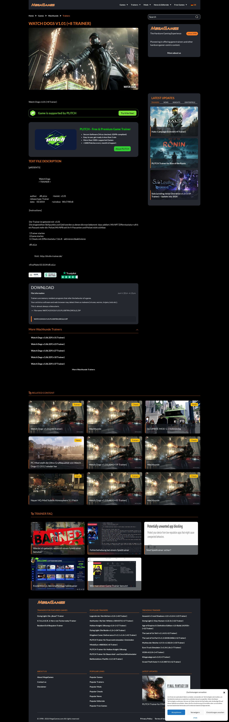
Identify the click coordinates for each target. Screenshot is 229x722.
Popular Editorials (97, 701)
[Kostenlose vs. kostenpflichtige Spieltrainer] (58, 574)
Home (31, 16)
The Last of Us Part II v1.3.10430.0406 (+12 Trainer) (164, 638)
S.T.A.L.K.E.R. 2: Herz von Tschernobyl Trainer (56, 621)
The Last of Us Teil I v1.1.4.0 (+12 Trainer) (159, 633)
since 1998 (192, 33)
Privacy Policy (146, 718)
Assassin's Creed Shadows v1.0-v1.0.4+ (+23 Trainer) (164, 616)
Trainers (66, 16)
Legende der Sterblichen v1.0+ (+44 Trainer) (108, 616)
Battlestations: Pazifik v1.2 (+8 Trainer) (106, 659)
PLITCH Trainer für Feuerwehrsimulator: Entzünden (112, 640)
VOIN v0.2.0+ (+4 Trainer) (153, 652)
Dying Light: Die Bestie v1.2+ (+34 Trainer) (107, 630)
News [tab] (166, 102)
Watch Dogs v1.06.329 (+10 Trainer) (48, 357)
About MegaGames (45, 677)
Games (41, 16)
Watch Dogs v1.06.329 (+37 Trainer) (48, 363)
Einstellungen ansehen (215, 712)
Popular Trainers (97, 682)
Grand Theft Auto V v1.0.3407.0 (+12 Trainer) (161, 662)
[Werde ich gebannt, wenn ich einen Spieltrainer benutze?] (58, 538)
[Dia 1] (163, 708)
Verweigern (195, 712)
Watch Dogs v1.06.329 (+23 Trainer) (48, 344)
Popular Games (96, 677)
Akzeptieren (176, 712)
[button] (224, 692)
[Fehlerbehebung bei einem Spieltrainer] (114, 538)
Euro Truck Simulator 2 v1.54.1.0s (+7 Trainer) (161, 647)
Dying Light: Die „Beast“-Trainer (50, 616)
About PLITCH (122, 148)
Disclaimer (41, 687)
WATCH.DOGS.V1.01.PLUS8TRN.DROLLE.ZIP (51, 319)
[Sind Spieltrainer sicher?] (171, 538)
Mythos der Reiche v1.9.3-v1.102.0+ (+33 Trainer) (163, 643)
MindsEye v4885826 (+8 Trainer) (103, 644)
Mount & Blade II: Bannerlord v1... (158, 704)
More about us (174, 53)
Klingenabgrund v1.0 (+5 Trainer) (156, 657)
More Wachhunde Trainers (83, 369)
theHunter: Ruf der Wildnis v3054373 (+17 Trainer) (111, 621)
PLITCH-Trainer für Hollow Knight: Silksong (108, 649)
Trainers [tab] (155, 102)
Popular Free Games (98, 706)
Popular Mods (95, 687)
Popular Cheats (96, 691)
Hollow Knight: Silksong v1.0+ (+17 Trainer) (108, 625)
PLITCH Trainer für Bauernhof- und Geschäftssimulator (113, 654)
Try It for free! (127, 113)
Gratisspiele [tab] (190, 102)
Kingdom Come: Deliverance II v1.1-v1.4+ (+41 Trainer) (113, 635)
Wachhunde (53, 16)
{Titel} (195, 718)
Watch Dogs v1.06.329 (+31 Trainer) (48, 337)
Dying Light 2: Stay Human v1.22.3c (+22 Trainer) (162, 621)
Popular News (96, 696)
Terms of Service (162, 718)
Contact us (41, 682)
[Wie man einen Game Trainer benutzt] (114, 574)
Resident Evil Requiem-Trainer (50, 625)
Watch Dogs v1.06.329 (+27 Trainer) (48, 350)
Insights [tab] (176, 102)
